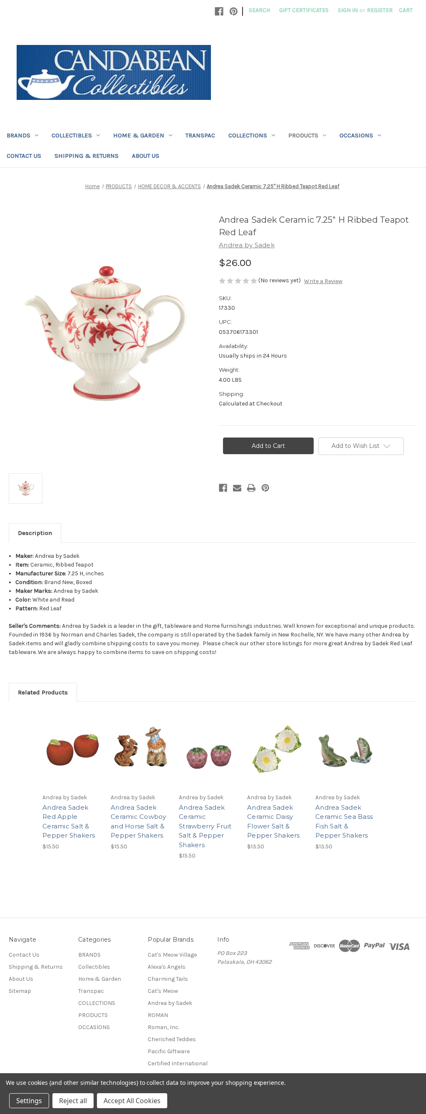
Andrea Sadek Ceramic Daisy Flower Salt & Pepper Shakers (273, 821)
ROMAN (158, 1015)
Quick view (72, 742)
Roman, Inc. (163, 1027)
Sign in (348, 10)
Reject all (73, 1100)
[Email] (237, 488)
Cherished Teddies (172, 1039)
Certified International (178, 1063)
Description (35, 533)
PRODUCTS (303, 135)
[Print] (251, 488)
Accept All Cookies (132, 1100)
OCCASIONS (356, 135)
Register (380, 10)
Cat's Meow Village (172, 954)
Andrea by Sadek (170, 1003)
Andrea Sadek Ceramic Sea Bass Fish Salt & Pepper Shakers (344, 821)
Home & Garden (138, 135)
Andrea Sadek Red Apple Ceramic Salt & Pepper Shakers (68, 821)
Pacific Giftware (169, 1051)
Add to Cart (72, 756)
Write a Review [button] (323, 281)
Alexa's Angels (167, 966)
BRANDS (18, 135)
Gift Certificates (304, 10)
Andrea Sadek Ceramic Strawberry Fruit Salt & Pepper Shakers (205, 826)
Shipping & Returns (86, 155)
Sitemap (20, 991)
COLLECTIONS (247, 135)
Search (259, 10)
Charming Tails (168, 978)
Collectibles (72, 135)
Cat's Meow (163, 991)
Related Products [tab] (43, 692)
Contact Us (24, 155)
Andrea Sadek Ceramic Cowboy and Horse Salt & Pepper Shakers (138, 821)
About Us (145, 155)
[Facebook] (219, 11)
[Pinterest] (233, 11)
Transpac (200, 135)
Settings (29, 1100)
